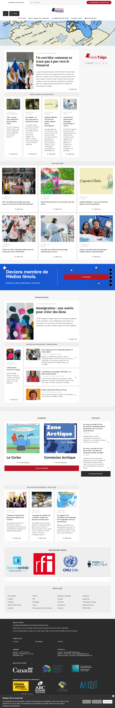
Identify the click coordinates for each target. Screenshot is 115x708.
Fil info (23, 18)
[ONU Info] (71, 564)
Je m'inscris (86, 277)
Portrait (95, 418)
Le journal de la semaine (39, 18)
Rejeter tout (86, 702)
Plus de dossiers (42, 468)
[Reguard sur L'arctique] (97, 564)
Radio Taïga (77, 18)
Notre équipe (92, 18)
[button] (14, 13)
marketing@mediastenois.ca (80, 654)
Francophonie (42, 297)
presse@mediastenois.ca (84, 655)
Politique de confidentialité (11, 706)
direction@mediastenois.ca (72, 652)
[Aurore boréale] (17, 563)
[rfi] (44, 564)
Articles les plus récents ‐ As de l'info (41, 487)
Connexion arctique (61, 18)
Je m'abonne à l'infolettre (99, 2)
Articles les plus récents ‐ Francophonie (41, 344)
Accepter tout (107, 702)
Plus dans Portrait (96, 474)
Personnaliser (97, 702)
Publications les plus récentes (41, 94)
